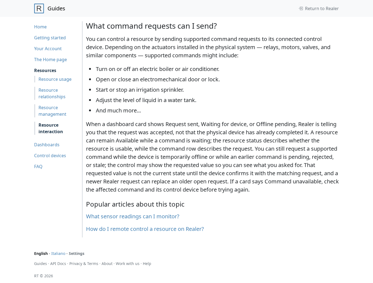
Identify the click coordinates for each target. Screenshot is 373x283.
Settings (76, 253)
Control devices (50, 156)
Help (147, 263)
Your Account (48, 49)
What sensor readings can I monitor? (132, 216)
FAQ (38, 166)
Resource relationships (52, 93)
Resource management (52, 111)
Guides (40, 263)
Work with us (128, 263)
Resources (45, 70)
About (107, 263)
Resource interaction (51, 128)
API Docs (58, 263)
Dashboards (47, 145)
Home (40, 27)
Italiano (58, 253)
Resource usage (55, 79)
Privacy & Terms (83, 263)
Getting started (50, 38)
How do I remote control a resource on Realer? (145, 229)
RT (36, 275)
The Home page (50, 59)
